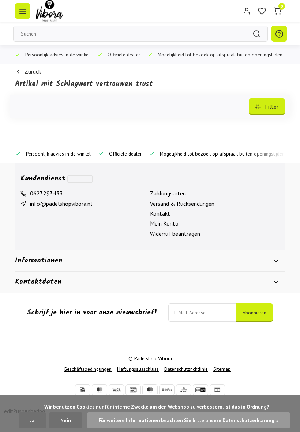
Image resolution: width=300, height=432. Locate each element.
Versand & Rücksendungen (182, 203)
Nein (65, 420)
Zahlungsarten (168, 193)
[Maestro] (150, 389)
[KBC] (183, 389)
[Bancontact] (133, 389)
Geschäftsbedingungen (88, 369)
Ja (32, 420)
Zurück (33, 71)
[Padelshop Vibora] (49, 11)
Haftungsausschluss (138, 369)
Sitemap (222, 369)
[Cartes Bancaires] (217, 389)
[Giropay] (200, 389)
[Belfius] (167, 389)
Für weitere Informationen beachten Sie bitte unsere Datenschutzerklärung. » (188, 420)
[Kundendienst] (80, 179)
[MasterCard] (99, 389)
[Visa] (116, 389)
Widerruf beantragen (175, 233)
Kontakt (160, 213)
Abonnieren (254, 312)
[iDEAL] (82, 389)
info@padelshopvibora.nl (61, 203)
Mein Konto (164, 223)
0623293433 (46, 193)
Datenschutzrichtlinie (186, 369)
